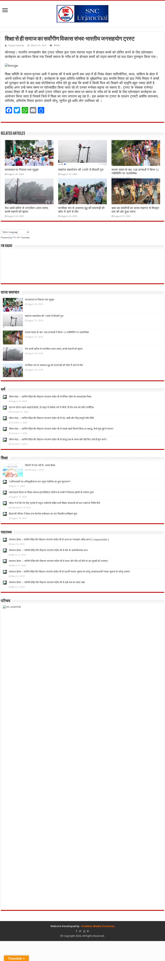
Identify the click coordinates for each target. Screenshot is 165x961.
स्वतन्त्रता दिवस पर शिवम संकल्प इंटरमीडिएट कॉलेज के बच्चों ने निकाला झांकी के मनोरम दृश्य (51, 492)
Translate (25, 237)
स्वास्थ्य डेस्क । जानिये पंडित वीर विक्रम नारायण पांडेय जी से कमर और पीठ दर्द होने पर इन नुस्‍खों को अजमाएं (58, 560)
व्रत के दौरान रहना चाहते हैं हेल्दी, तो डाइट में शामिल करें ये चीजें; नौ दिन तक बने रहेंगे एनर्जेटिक (51, 407)
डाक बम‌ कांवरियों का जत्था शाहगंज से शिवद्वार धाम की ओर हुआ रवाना (135, 210)
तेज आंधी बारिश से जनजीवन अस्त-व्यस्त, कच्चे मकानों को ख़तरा (26, 210)
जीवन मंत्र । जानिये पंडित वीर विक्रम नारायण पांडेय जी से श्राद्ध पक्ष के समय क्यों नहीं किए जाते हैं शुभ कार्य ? (58, 439)
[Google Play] (88, 931)
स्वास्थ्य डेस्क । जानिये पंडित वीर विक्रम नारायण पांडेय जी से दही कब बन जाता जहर (47, 582)
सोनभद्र (57, 45)
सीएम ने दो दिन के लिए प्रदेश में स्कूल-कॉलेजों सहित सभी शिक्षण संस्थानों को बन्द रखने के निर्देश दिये (54, 503)
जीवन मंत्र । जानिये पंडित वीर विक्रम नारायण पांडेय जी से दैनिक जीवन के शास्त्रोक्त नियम (50, 396)
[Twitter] (80, 931)
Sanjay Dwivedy (16, 45)
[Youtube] (84, 931)
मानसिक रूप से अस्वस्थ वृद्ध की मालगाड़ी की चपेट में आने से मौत (54, 365)
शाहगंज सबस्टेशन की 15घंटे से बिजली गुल (80, 170)
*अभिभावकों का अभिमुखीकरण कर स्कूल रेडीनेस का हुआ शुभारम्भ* (40, 481)
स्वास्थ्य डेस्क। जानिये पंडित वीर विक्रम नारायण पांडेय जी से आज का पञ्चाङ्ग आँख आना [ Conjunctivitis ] (59, 539)
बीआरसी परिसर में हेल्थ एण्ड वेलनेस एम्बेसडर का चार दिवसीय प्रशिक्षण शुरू (43, 513)
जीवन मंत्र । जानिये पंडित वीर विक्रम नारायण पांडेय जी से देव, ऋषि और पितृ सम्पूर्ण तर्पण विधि (51, 418)
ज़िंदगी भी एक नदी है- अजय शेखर (40, 465)
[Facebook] (76, 931)
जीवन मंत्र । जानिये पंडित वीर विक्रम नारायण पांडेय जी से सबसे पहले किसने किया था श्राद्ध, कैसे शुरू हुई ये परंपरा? (61, 428)
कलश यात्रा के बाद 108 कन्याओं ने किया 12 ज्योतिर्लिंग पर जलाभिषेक (135, 171)
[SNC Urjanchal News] (82, 13)
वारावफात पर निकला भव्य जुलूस (21, 170)
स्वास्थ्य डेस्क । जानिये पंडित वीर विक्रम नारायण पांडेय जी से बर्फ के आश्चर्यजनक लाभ (48, 550)
